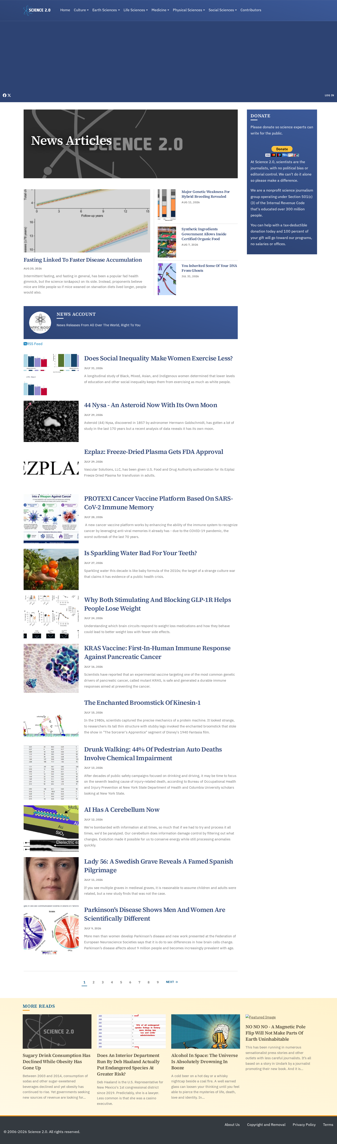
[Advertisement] (168, 58)
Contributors (250, 10)
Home (65, 10)
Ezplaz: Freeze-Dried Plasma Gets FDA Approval (153, 451)
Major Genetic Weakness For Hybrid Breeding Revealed (206, 194)
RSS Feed (34, 343)
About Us (232, 1124)
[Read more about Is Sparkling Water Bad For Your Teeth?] (51, 569)
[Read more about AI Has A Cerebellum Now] (51, 828)
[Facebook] (5, 95)
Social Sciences (221, 10)
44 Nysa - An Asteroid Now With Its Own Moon (150, 405)
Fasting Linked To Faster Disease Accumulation (83, 259)
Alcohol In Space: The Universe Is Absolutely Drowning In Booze (204, 1061)
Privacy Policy (304, 1124)
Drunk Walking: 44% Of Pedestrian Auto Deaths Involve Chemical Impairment (153, 753)
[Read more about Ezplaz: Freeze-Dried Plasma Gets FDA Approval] (51, 468)
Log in (329, 95)
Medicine (159, 10)
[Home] (39, 10)
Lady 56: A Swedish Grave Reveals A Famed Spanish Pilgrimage (158, 865)
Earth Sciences (104, 10)
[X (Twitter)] (9, 95)
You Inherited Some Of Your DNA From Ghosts (209, 268)
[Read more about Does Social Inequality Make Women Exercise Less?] (51, 374)
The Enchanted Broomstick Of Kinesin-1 (142, 702)
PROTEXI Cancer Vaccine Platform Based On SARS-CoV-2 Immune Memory (158, 502)
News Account (76, 314)
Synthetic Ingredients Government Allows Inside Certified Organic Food (204, 233)
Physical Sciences (187, 10)
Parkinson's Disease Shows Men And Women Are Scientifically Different (154, 914)
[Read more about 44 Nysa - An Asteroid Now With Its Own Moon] (51, 421)
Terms (328, 1124)
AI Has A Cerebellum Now (122, 809)
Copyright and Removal (266, 1124)
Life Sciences (134, 10)
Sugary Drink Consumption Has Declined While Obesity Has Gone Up (56, 1061)
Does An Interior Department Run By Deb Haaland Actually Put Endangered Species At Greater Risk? (128, 1064)
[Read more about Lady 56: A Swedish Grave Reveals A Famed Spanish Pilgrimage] (51, 878)
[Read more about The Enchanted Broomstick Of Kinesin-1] (51, 719)
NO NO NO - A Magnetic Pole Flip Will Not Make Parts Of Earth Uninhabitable (275, 1032)
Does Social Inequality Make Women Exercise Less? (158, 358)
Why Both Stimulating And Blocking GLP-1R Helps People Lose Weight (157, 604)
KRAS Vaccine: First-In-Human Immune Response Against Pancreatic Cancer (157, 652)
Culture (80, 10)
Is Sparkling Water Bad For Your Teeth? (140, 553)
